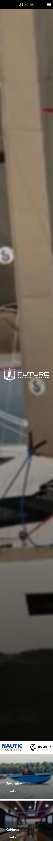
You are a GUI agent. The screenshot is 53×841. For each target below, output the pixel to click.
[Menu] (49, 4)
